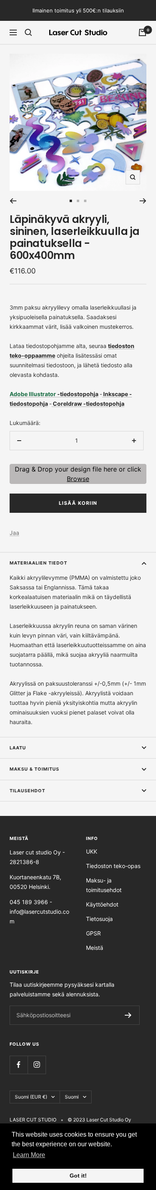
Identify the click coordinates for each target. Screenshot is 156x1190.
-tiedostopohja (77, 394)
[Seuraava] (143, 201)
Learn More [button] (29, 1155)
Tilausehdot (27, 790)
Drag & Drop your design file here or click (78, 474)
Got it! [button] (78, 1175)
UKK (91, 851)
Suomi (72, 1097)
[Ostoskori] (142, 32)
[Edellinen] (13, 201)
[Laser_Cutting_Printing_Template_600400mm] (52, 403)
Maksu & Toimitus (34, 769)
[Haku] (28, 32)
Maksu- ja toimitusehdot (104, 885)
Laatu (18, 748)
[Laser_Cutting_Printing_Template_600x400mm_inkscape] (102, 394)
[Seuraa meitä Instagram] (37, 1065)
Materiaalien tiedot (38, 563)
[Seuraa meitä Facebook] (19, 1065)
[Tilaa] (128, 1015)
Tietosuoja (99, 918)
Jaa (14, 532)
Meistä (94, 947)
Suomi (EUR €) (31, 1097)
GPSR (93, 933)
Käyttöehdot (102, 904)
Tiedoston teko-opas (113, 865)
